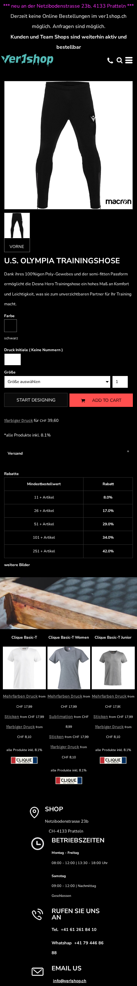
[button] (119, 60)
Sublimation (61, 716)
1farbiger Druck (18, 420)
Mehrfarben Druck (20, 696)
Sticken (56, 736)
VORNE (17, 247)
